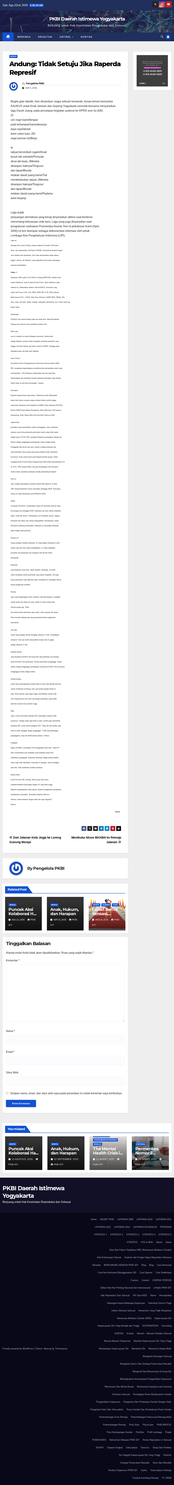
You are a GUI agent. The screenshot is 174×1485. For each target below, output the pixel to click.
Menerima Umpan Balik (160, 1348)
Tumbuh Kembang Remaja (145, 1478)
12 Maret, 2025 (105, 1159)
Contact (134, 1280)
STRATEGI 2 (116, 1234)
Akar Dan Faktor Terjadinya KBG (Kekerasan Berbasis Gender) (140, 1250)
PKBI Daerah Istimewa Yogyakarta (87, 19)
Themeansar (61, 1348)
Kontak (86, 36)
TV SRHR (166, 1478)
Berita (13, 56)
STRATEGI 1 (100, 1234)
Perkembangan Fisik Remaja (113, 1417)
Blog (144, 1265)
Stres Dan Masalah (162, 1462)
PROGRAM (165, 1227)
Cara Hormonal (164, 1265)
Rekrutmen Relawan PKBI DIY (124, 1440)
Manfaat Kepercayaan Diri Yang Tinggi (152, 1341)
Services (145, 1447)
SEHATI (100, 1447)
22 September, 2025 (66, 1159)
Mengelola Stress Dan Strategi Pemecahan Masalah (145, 1364)
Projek (168, 1432)
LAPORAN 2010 (144, 1219)
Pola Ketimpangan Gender (120, 1432)
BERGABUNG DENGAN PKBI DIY (121, 1265)
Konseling (166, 1325)
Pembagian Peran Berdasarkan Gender (152, 1394)
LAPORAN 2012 (103, 1227)
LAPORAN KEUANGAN (145, 1227)
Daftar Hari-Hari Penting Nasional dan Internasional (125, 1287)
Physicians (148, 1424)
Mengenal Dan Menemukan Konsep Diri (152, 1371)
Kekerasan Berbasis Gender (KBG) (134, 1318)
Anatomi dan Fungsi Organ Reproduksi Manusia (147, 1257)
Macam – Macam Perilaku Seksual (154, 1333)
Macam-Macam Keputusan (117, 1341)
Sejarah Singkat (115, 1447)
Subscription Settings (160, 1470)
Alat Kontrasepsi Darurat (109, 1257)
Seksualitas (131, 1447)
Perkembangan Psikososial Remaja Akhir (151, 1417)
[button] (162, 36)
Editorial (140, 1144)
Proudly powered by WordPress (18, 1348)
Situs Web (12, 1072)
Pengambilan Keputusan (108, 1402)
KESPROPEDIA (150, 1325)
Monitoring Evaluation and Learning (154, 1386)
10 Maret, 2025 (147, 1159)
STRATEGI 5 (165, 1234)
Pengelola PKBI (35, 83)
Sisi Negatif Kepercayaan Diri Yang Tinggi (139, 1455)
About (168, 1242)
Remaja (97, 1144)
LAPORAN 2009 (125, 1219)
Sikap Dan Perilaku (162, 1447)
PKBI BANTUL (164, 1424)
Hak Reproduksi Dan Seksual (115, 1295)
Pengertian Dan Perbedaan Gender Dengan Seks (147, 1402)
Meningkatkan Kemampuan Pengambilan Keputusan (145, 1379)
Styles (144, 1470)
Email (10, 1051)
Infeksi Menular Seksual (123, 1310)
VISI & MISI (147, 1242)
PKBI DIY (59, 1164)
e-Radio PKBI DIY (162, 1287)
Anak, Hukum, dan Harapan (64, 911)
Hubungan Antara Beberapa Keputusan (126, 1303)
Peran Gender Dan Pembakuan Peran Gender (149, 1409)
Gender (106, 905)
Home (94, 1219)
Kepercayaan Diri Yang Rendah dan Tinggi (118, 1325)
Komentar (12, 960)
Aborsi (159, 1242)
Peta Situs (134, 1424)
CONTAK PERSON (161, 1280)
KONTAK (119, 1333)
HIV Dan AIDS (140, 1295)
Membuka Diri (138, 1348)
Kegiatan (45, 36)
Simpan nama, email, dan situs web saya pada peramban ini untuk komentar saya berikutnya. (66, 1093)
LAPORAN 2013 (122, 1227)
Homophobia (165, 1295)
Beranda (24, 36)
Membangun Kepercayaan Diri (113, 1348)
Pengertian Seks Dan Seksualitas (106, 1409)
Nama (10, 1031)
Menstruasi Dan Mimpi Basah (119, 1386)
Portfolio (140, 1432)
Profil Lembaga (154, 1432)
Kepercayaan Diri (163, 1318)
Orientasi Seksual (121, 1394)
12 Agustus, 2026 (22, 1159)
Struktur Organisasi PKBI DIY (123, 1470)
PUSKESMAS (99, 1440)
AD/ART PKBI (107, 1219)
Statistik (167, 1455)
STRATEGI (132, 1242)
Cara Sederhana (163, 1272)
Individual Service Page (159, 1303)
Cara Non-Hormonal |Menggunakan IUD (117, 1272)
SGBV (115, 905)
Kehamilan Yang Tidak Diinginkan (154, 1310)
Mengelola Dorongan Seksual (157, 1356)
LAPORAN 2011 (163, 1219)
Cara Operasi (146, 1272)
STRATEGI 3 (132, 1234)
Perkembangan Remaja (114, 1424)
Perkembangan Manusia (105, 1140)
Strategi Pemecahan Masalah (134, 1462)
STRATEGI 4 (148, 1234)
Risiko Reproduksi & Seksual (157, 1440)
